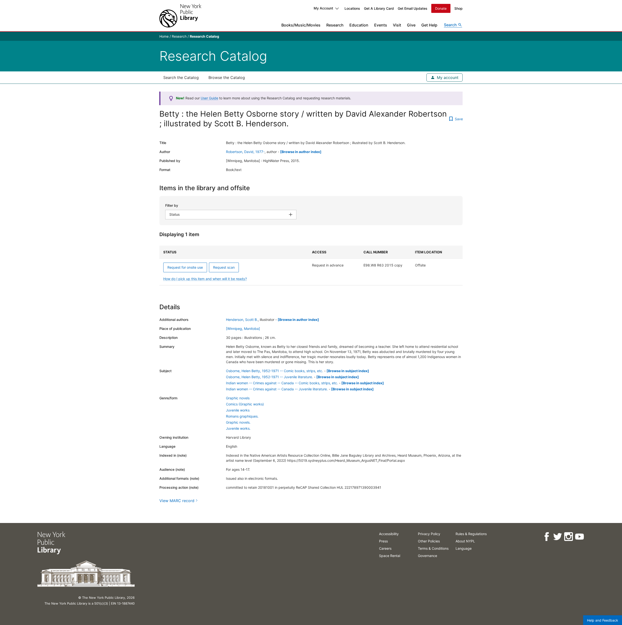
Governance (427, 556)
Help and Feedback (602, 620)
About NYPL (465, 541)
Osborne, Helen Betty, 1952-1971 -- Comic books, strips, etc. (274, 371)
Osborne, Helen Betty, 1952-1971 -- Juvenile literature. (269, 377)
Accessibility (389, 534)
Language (464, 548)
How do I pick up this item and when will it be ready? (205, 279)
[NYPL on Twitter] (557, 536)
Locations (352, 8)
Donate (441, 8)
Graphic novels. (238, 422)
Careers (385, 548)
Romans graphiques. (242, 416)
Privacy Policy (429, 534)
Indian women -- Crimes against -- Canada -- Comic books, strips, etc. (282, 383)
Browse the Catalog (226, 77)
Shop (458, 8)
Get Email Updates (412, 8)
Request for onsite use (185, 267)
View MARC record (176, 500)
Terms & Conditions (433, 548)
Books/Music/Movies (300, 25)
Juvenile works (238, 410)
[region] (311, 265)
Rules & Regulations (471, 534)
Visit (397, 25)
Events (380, 25)
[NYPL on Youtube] (579, 536)
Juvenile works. (238, 428)
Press (383, 541)
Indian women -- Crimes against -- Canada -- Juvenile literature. (277, 389)
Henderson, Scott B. (242, 319)
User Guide (209, 98)
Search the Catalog (181, 77)
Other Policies (429, 541)
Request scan (224, 267)
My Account (323, 8)
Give (411, 25)
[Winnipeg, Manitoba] (243, 328)
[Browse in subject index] (348, 371)
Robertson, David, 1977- (245, 152)
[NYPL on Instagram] (568, 536)
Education (358, 25)
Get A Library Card (379, 8)
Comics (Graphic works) (245, 404)
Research (335, 25)
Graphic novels (238, 398)
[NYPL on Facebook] (546, 536)
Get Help (429, 25)
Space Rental (389, 556)
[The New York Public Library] (180, 15)
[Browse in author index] (300, 152)
